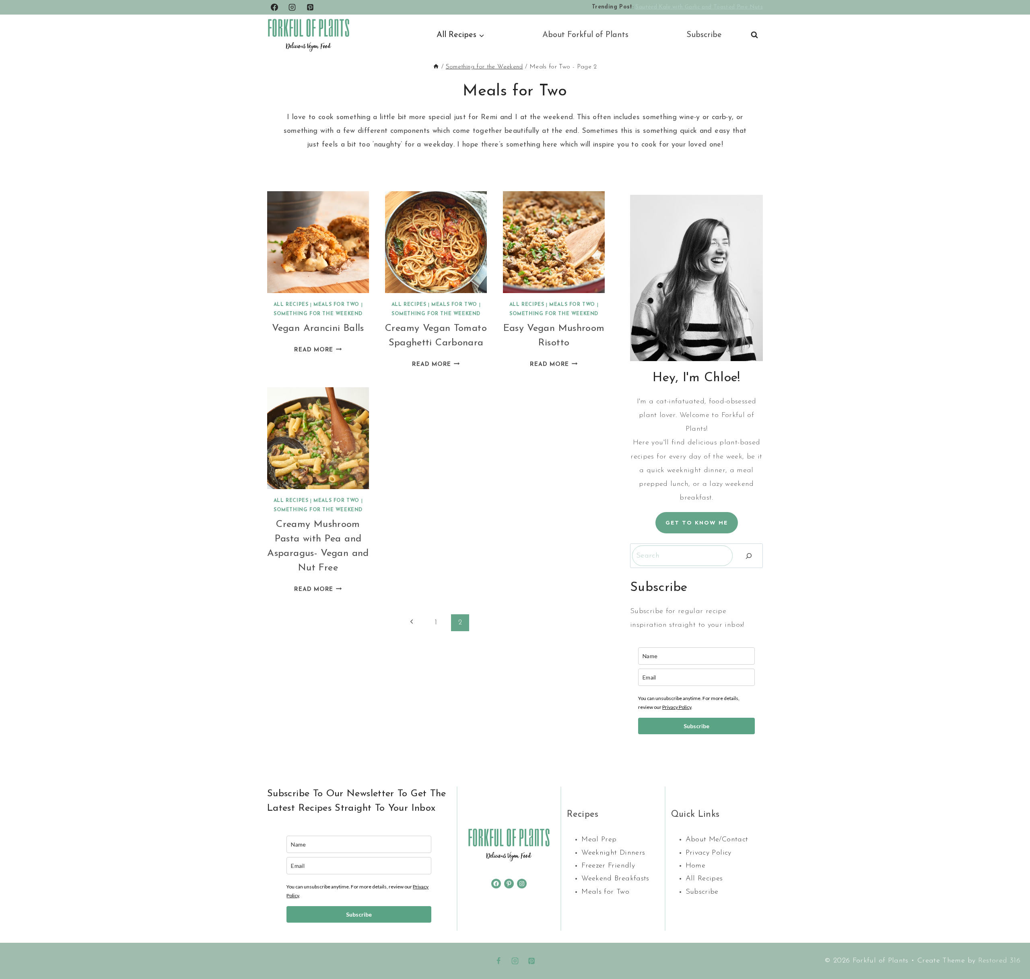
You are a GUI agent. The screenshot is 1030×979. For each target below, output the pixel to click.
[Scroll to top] (1010, 947)
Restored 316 (999, 961)
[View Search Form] (754, 35)
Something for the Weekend (318, 314)
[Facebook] (274, 7)
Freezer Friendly (608, 866)
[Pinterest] (310, 7)
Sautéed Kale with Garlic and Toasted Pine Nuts (699, 7)
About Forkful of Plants (585, 35)
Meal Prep (598, 839)
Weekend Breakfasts (615, 878)
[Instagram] (292, 7)
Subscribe (704, 35)
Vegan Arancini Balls (318, 328)
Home (695, 866)
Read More (318, 350)
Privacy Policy (676, 707)
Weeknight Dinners (613, 853)
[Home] (436, 67)
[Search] (749, 555)
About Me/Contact (717, 839)
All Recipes (291, 304)
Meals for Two (336, 304)
